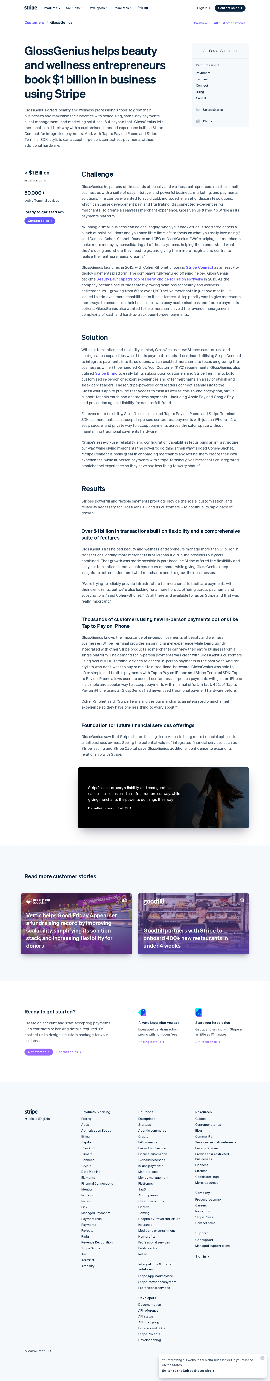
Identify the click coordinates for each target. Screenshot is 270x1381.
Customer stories (208, 1124)
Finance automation (152, 1154)
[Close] (262, 1359)
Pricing (143, 7)
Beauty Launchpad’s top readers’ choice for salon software (149, 278)
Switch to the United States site (186, 1370)
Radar (85, 1236)
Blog (198, 1130)
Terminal (87, 1260)
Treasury (88, 1266)
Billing (85, 1136)
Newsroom (203, 1211)
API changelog (148, 1322)
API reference (206, 1042)
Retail (142, 1254)
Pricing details (149, 1042)
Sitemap (201, 1171)
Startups (144, 1124)
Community (203, 1136)
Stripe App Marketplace (155, 1276)
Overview (200, 23)
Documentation (149, 1304)
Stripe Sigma (90, 1248)
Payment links (91, 1219)
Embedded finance (152, 1148)
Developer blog (149, 1340)
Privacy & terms (207, 1148)
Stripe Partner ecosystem (157, 1282)
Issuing (86, 1201)
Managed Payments (96, 1213)
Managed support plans (212, 1245)
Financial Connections (97, 1183)
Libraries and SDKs (152, 1328)
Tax (84, 1254)
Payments (88, 1224)
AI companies (148, 1195)
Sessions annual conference (215, 1142)
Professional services (154, 1242)
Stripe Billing (106, 373)
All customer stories (230, 23)
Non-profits (146, 1236)
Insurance (145, 1224)
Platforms (145, 1183)
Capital (86, 1142)
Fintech (143, 1207)
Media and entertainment (156, 1230)
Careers (201, 1205)
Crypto (86, 1166)
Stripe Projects (149, 1334)
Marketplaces (148, 1171)
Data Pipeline (91, 1171)
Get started (37, 1052)
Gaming (144, 1213)
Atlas (85, 1124)
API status (145, 1316)
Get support (204, 1240)
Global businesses (151, 1160)
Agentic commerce (152, 1130)
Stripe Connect (199, 267)
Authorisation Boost (96, 1130)
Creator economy (151, 1201)
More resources (207, 1182)
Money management (153, 1177)
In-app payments (150, 1166)
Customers (34, 22)
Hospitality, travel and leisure (159, 1219)
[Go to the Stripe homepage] (29, 1112)
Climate (87, 1154)
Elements (88, 1177)
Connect (87, 1160)
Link (84, 1207)
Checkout (88, 1148)
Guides (200, 1118)
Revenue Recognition (97, 1242)
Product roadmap (208, 1199)
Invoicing (87, 1195)
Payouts (87, 1230)
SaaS (142, 1189)
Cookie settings (207, 1177)
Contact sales (228, 8)
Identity (87, 1189)
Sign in (202, 8)
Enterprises (146, 1118)
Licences (202, 1165)
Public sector (148, 1248)
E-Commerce (148, 1142)
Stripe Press (204, 1217)
